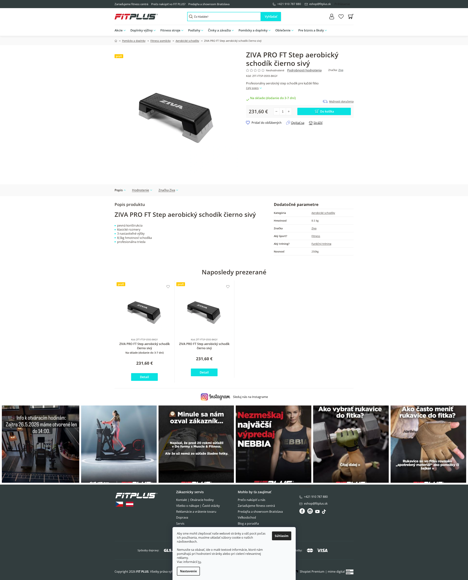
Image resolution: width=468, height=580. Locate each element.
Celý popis (252, 88)
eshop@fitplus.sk (320, 4)
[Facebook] (302, 511)
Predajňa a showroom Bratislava (208, 4)
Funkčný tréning (321, 243)
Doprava (182, 517)
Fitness (316, 236)
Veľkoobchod (247, 517)
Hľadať (271, 16)
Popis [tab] (119, 190)
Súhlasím (282, 536)
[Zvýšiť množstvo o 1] (289, 111)
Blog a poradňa (248, 524)
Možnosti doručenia (341, 101)
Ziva (340, 70)
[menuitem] (121, 30)
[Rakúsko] (129, 504)
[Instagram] (310, 511)
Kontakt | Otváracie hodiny (195, 500)
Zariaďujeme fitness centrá (131, 4)
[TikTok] (324, 512)
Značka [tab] (167, 190)
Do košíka (327, 111)
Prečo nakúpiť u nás (251, 500)
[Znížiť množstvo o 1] (277, 111)
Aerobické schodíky (323, 213)
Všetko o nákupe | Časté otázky (198, 506)
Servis (180, 524)
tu (199, 562)
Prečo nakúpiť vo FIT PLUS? (168, 4)
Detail (144, 377)
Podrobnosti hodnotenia (304, 70)
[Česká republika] (119, 504)
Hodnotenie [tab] (140, 190)
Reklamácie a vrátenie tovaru (196, 512)
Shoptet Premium (312, 572)
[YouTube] (318, 512)
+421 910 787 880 (289, 4)
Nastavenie (188, 571)
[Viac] (348, 29)
